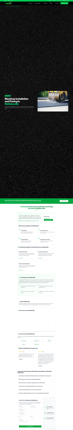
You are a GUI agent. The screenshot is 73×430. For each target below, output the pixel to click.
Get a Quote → (21, 258)
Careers (6, 0)
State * (31, 416)
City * (19, 416)
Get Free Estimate (64, 201)
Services (30, 3)
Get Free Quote (11, 0)
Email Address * (21, 409)
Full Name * (20, 406)
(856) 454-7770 (65, 3)
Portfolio (45, 3)
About (51, 3)
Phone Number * (33, 406)
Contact (57, 3)
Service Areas (38, 3)
